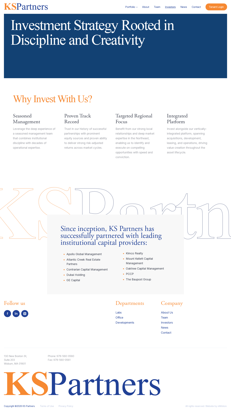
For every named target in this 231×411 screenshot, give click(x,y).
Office (119, 317)
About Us (167, 312)
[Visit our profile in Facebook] (7, 313)
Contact (196, 6)
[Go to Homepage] (26, 7)
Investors (170, 6)
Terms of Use (47, 406)
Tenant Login (216, 6)
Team (157, 6)
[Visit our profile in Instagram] (24, 313)
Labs (119, 312)
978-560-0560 (65, 356)
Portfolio (130, 6)
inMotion (222, 406)
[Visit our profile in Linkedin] (16, 313)
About (145, 6)
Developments (125, 322)
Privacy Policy (66, 406)
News (183, 6)
